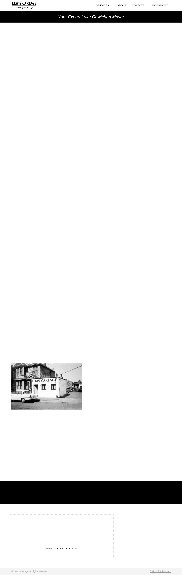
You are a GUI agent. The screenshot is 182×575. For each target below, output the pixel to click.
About (121, 5)
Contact (138, 5)
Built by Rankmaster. (160, 571)
